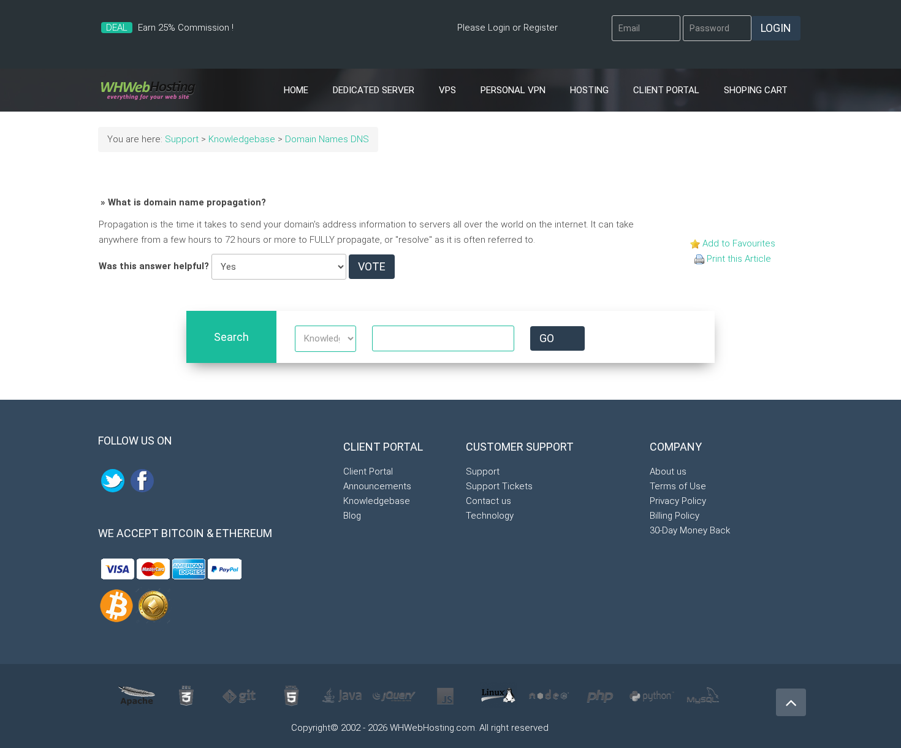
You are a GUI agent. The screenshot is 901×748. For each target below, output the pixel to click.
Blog (352, 515)
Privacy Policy (678, 500)
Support (182, 139)
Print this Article (739, 258)
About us (668, 471)
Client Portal (666, 90)
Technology (490, 515)
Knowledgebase (241, 139)
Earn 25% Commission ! (186, 27)
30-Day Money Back (690, 530)
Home (296, 90)
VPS (447, 90)
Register (540, 27)
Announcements (377, 486)
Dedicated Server (373, 90)
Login (499, 27)
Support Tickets (499, 486)
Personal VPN (513, 90)
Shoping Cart (756, 90)
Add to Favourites (738, 243)
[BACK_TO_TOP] (788, 697)
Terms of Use (678, 486)
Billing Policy (674, 515)
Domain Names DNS (327, 139)
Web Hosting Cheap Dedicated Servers (148, 90)
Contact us (488, 500)
